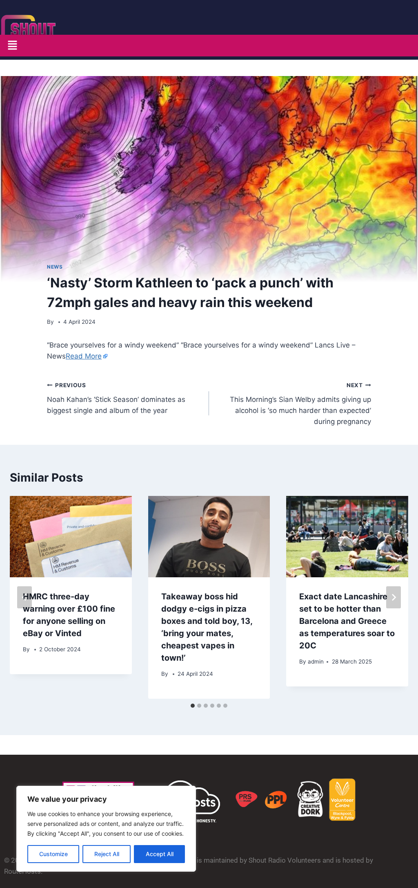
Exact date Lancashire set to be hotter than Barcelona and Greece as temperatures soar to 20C (347, 621)
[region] (106, 829)
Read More (84, 356)
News (54, 267)
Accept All (159, 853)
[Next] (393, 597)
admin (316, 661)
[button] (12, 45)
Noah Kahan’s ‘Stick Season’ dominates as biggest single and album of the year (116, 398)
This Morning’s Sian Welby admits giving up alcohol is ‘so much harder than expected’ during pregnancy (300, 404)
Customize (53, 853)
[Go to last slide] (24, 597)
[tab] (193, 706)
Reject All (106, 853)
